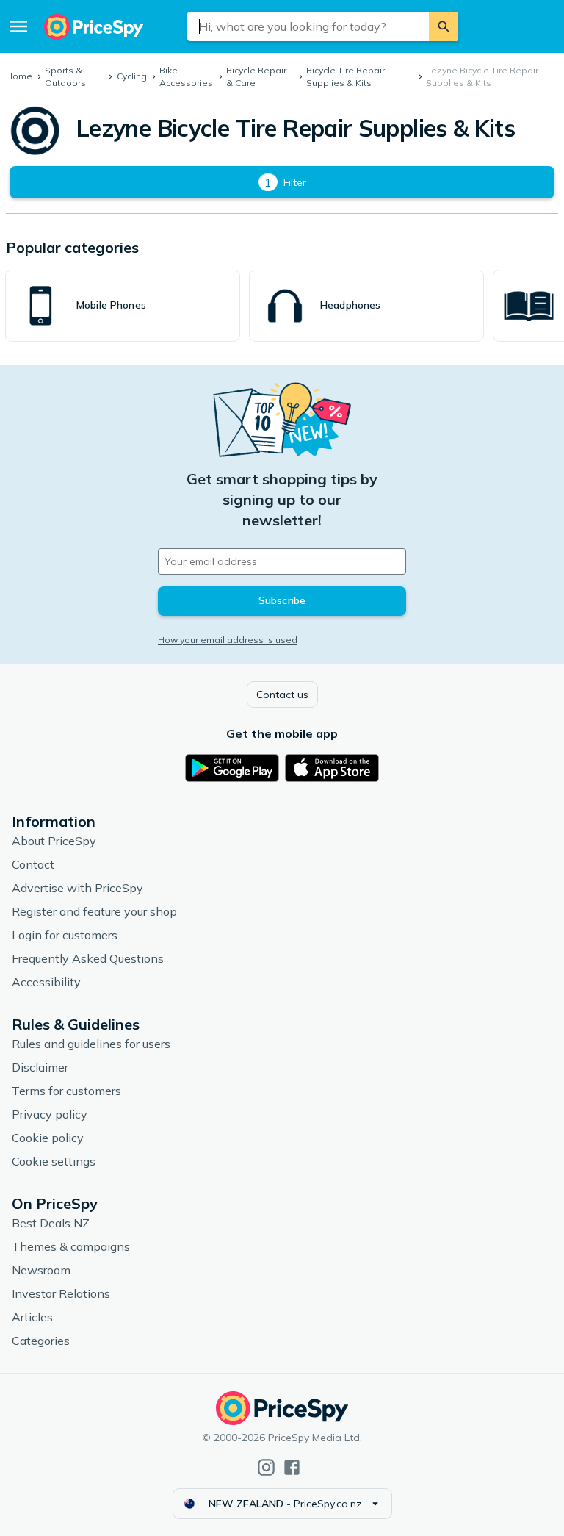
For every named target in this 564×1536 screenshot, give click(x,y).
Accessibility (46, 982)
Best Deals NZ (51, 1223)
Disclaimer (40, 1067)
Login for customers (65, 934)
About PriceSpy (54, 840)
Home (19, 76)
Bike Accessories (186, 76)
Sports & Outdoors (65, 76)
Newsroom (41, 1270)
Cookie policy (48, 1137)
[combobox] (308, 26)
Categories (41, 1340)
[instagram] (266, 1467)
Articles (32, 1317)
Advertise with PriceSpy (77, 887)
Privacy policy (49, 1114)
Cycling (132, 76)
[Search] (443, 26)
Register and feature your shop (94, 911)
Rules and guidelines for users (91, 1043)
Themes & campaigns (71, 1246)
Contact (33, 864)
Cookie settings (53, 1161)
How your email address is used (227, 639)
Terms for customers (66, 1090)
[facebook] (292, 1467)
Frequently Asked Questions (88, 958)
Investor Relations (61, 1293)
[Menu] (18, 26)
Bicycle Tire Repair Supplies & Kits (345, 76)
